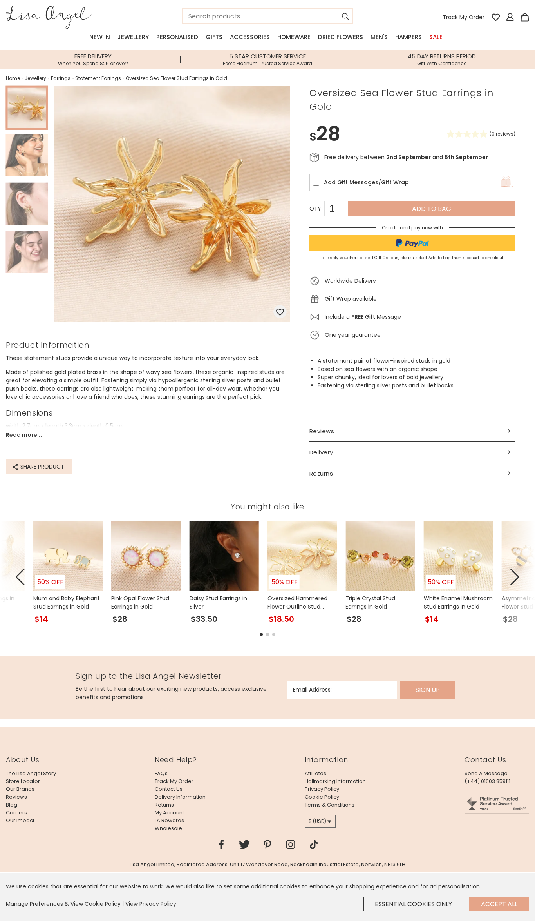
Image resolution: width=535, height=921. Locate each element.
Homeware (294, 37)
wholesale (168, 828)
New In (99, 37)
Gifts (214, 37)
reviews (16, 797)
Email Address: (312, 690)
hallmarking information (335, 781)
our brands (20, 789)
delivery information (180, 797)
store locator (23, 781)
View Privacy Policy (150, 904)
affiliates (315, 773)
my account (169, 812)
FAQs (161, 773)
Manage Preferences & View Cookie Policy (63, 904)
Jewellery (133, 37)
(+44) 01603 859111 (487, 781)
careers (16, 812)
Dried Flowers (340, 37)
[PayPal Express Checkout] (412, 243)
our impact (20, 820)
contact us (169, 789)
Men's (379, 37)
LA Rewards (169, 820)
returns (164, 804)
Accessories (250, 37)
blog (11, 804)
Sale (436, 37)
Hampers (408, 37)
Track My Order (463, 17)
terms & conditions (329, 804)
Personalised (177, 37)
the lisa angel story (31, 773)
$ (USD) (317, 821)
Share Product (41, 466)
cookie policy (322, 797)
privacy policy (322, 789)
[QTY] (336, 210)
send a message (486, 773)
